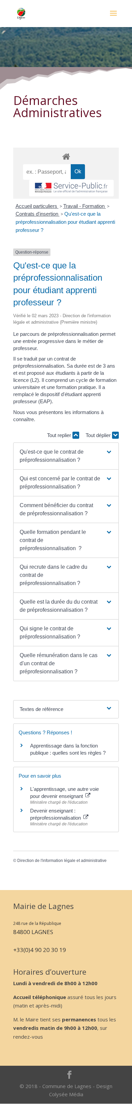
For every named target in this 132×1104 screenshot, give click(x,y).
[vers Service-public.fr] (71, 188)
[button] (66, 456)
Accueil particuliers (37, 206)
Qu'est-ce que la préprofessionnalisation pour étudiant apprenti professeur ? (65, 222)
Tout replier (59, 435)
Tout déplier (99, 435)
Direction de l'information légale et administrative (62, 860)
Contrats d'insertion (38, 214)
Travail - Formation (84, 206)
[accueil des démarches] (66, 156)
